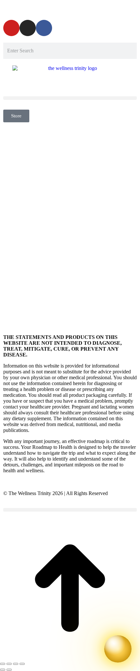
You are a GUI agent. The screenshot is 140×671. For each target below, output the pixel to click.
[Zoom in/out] (22, 664)
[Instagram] (28, 28)
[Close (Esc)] (2, 664)
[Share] (9, 664)
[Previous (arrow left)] (2, 670)
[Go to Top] (70, 656)
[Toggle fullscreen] (15, 664)
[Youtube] (11, 28)
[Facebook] (44, 28)
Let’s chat (127, 8)
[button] (70, 98)
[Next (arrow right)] (9, 670)
